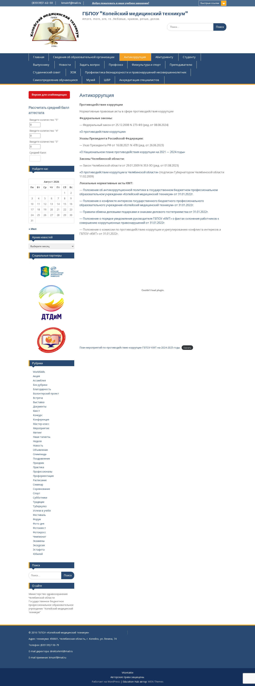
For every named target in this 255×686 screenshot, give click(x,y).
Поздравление (41, 458)
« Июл (32, 229)
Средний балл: (37, 152)
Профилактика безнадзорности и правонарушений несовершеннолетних (135, 72)
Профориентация (43, 476)
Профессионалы (42, 471)
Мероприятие (41, 428)
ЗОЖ (73, 72)
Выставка (38, 402)
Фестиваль (39, 515)
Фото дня (38, 523)
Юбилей (38, 554)
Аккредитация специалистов (139, 80)
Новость (38, 445)
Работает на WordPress (106, 681)
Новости (65, 65)
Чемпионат (39, 536)
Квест (36, 410)
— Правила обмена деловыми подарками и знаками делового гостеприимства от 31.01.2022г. (143, 212)
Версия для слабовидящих (49, 94)
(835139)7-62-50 (42, 3)
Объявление (40, 449)
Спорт (36, 493)
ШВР (107, 80)
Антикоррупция (135, 57)
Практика (38, 467)
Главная (38, 57)
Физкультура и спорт (146, 65)
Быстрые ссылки (210, 3)
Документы (39, 406)
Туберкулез (39, 506)
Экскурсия (39, 545)
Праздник (38, 463)
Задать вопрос (90, 65)
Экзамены (39, 541)
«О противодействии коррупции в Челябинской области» (119, 172)
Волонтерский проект (46, 393)
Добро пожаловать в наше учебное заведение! (120, 3)
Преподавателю (181, 65)
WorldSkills (39, 371)
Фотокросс (39, 532)
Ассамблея (39, 380)
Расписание (40, 480)
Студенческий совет (47, 72)
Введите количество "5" (43, 119)
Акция (36, 376)
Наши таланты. (42, 436)
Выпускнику (41, 65)
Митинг (37, 432)
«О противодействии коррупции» (102, 132)
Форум (37, 519)
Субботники (40, 497)
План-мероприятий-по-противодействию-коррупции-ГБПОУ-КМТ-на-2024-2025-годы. (129, 347)
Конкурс (37, 415)
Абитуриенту (164, 57)
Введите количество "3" (43, 141)
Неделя (37, 441)
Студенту (189, 57)
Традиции (38, 502)
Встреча (38, 397)
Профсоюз (116, 65)
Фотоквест (39, 528)
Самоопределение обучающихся (55, 80)
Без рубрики (40, 384)
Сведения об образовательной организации (83, 57)
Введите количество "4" (43, 130)
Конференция (41, 419)
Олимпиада (39, 454)
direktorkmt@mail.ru (61, 651)
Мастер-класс (41, 423)
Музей (90, 80)
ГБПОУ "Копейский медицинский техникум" (135, 13)
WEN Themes (155, 681)
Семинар (38, 484)
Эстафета (39, 549)
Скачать (187, 347)
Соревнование (41, 489)
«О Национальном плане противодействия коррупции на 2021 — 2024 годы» (132, 152)
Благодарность (42, 389)
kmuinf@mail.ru (71, 3)
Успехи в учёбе (42, 510)
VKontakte (127, 673)
